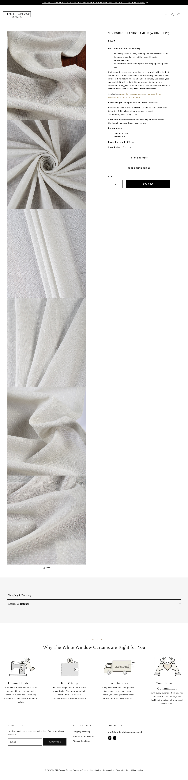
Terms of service (122, 770)
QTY (110, 176)
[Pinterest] (109, 738)
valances (151, 94)
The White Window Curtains (61, 770)
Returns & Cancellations (83, 736)
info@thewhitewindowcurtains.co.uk (125, 732)
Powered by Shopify (80, 770)
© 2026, (48, 770)
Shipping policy (137, 770)
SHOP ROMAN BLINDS (139, 168)
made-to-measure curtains (132, 94)
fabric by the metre (131, 97)
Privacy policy (108, 770)
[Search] (172, 14)
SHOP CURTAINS (139, 158)
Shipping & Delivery (81, 731)
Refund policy (95, 770)
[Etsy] (114, 738)
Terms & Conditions (81, 741)
